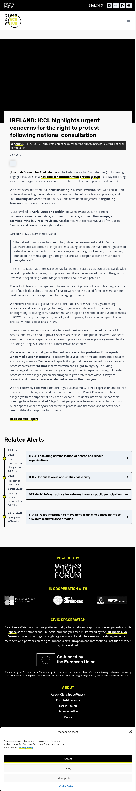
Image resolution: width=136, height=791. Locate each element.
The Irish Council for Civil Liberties (35, 172)
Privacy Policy (26, 747)
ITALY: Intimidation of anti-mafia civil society (59, 477)
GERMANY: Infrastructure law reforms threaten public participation (75, 494)
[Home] (12, 144)
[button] (130, 731)
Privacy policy (68, 711)
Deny (68, 768)
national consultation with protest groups (70, 177)
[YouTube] (129, 5)
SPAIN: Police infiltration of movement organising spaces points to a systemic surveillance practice (75, 517)
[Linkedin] (109, 5)
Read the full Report (24, 419)
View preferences (68, 778)
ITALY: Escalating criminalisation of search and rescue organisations (66, 458)
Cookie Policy (66, 786)
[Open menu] (128, 20)
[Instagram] (116, 5)
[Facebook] (122, 5)
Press (68, 717)
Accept (68, 758)
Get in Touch (68, 706)
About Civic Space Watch (68, 694)
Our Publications (68, 700)
